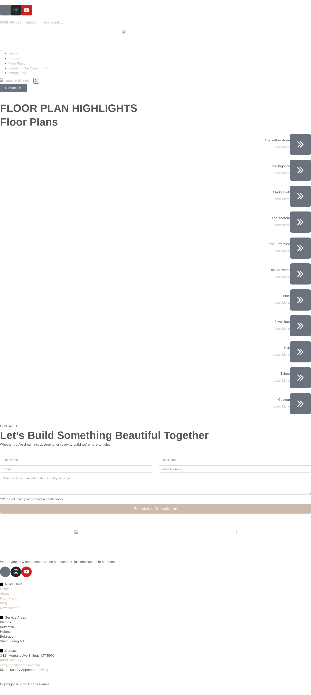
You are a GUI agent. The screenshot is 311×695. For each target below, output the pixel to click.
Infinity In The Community (27, 68)
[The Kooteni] (300, 222)
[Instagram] (16, 10)
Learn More (281, 147)
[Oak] (300, 351)
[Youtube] (26, 10)
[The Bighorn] (300, 170)
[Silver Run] (300, 325)
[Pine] (300, 300)
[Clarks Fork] (300, 196)
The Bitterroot (279, 244)
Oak (287, 348)
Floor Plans (16, 63)
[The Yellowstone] (300, 144)
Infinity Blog (17, 73)
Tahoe (285, 374)
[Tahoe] (300, 377)
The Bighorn (280, 166)
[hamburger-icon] (1, 50)
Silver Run (282, 322)
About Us (15, 59)
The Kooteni (281, 218)
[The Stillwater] (300, 274)
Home (12, 54)
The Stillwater (279, 270)
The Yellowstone (277, 140)
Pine (286, 296)
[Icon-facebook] (5, 10)
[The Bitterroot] (300, 248)
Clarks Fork (281, 192)
